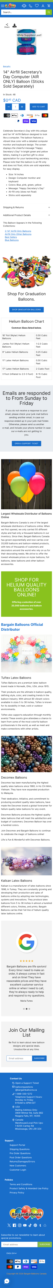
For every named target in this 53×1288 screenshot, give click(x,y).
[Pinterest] (35, 1225)
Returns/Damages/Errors (22, 1161)
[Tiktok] (30, 1225)
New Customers (18, 1165)
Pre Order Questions (20, 1153)
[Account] (43, 5)
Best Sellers (11, 237)
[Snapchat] (45, 1225)
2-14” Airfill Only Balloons (18, 231)
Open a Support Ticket (26, 443)
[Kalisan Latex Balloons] (26, 861)
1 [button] (23, 1009)
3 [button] (29, 1009)
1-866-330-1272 (23, 1093)
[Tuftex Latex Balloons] (26, 653)
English (11, 1253)
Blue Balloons (12, 240)
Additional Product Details (17, 215)
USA (17, 1106)
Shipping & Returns (13, 207)
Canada (19, 1119)
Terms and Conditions (21, 1184)
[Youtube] (24, 1225)
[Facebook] (14, 1225)
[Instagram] (19, 1225)
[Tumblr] (40, 1225)
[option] (26, 42)
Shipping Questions (19, 1149)
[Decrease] (8, 107)
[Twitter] (9, 1225)
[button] (7, 1281)
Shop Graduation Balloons (26, 309)
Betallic (7, 66)
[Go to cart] (49, 5)
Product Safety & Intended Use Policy (29, 1188)
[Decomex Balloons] (26, 754)
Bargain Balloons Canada (35, 1273)
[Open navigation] (2, 6)
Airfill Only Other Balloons (18, 234)
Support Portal (17, 1145)
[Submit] (49, 12)
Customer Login (18, 1169)
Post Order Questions (21, 1157)
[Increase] (22, 107)
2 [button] (26, 1009)
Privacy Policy (17, 1192)
